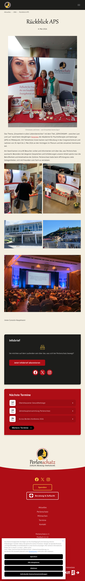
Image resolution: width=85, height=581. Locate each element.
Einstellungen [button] (33, 551)
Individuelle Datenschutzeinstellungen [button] (33, 574)
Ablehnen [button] (33, 568)
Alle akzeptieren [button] (33, 562)
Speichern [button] (33, 556)
